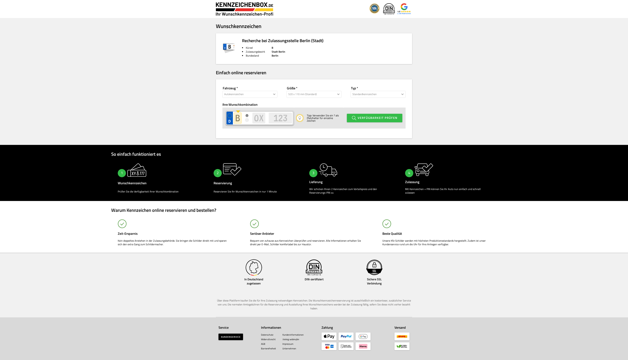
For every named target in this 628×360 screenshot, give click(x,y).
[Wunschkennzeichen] (244, 9)
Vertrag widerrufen (290, 339)
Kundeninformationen (293, 334)
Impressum (287, 344)
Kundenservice (231, 337)
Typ (353, 88)
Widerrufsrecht (268, 339)
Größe (291, 88)
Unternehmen (289, 348)
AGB (263, 344)
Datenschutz (267, 334)
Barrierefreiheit (268, 348)
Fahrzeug (229, 88)
